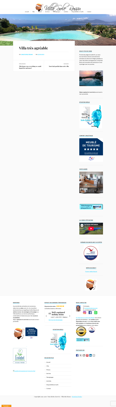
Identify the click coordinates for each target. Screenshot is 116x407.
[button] (81, 179)
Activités (66, 11)
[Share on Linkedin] (90, 355)
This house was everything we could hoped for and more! (30, 67)
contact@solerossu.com (91, 308)
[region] (91, 183)
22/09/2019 (41, 54)
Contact (89, 11)
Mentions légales (77, 394)
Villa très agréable (33, 48)
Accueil (27, 11)
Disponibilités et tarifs (77, 11)
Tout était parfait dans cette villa (59, 66)
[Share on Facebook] (77, 355)
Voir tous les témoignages (55, 317)
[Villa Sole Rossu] (58, 7)
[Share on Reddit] (84, 355)
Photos (40, 11)
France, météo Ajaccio (91, 271)
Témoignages (56, 11)
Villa (33, 11)
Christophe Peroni (27, 54)
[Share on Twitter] (80, 355)
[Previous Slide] (46, 315)
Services (47, 11)
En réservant (79, 317)
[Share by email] (94, 355)
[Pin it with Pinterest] (87, 355)
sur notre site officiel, (88, 317)
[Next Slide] (70, 315)
